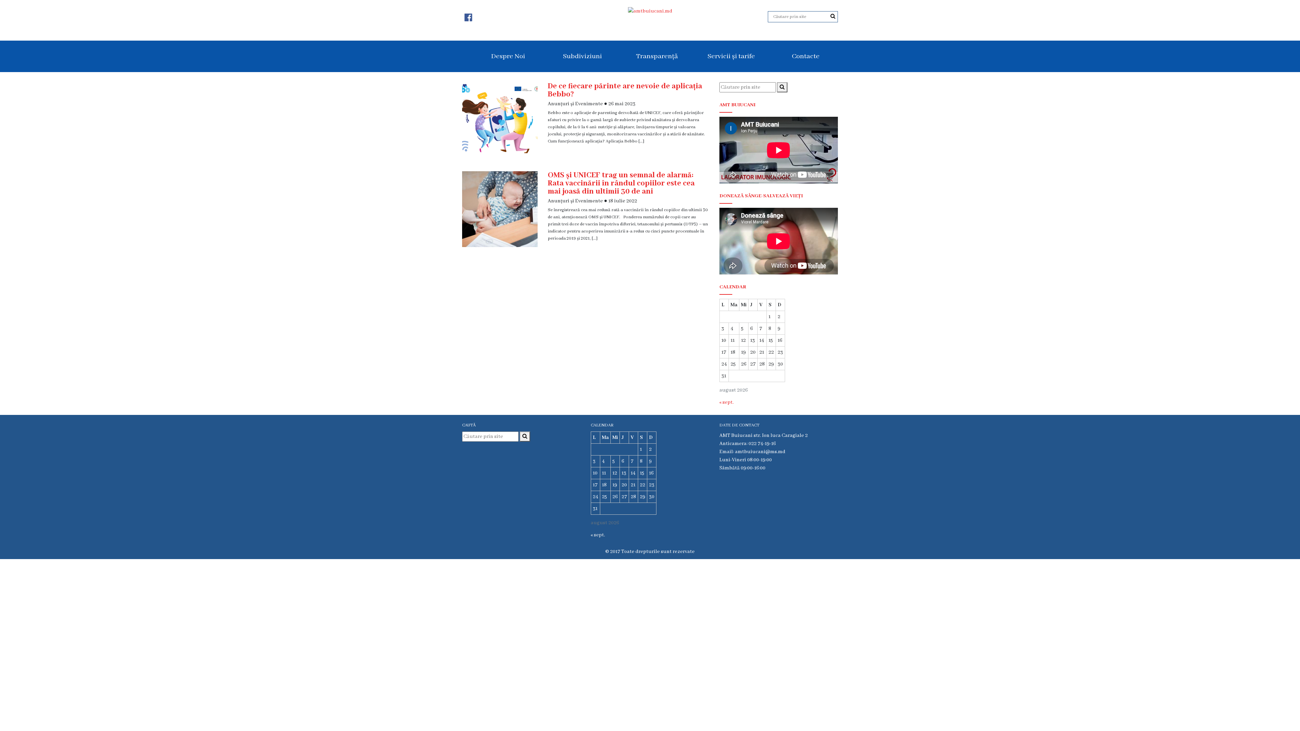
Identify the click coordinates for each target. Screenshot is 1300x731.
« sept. (726, 402)
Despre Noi (508, 56)
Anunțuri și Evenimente (575, 104)
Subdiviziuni (582, 56)
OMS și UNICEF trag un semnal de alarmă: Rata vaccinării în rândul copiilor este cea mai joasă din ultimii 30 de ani (621, 183)
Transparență (657, 56)
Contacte (806, 56)
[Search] (833, 16)
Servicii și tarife (731, 56)
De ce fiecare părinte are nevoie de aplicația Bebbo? (625, 90)
